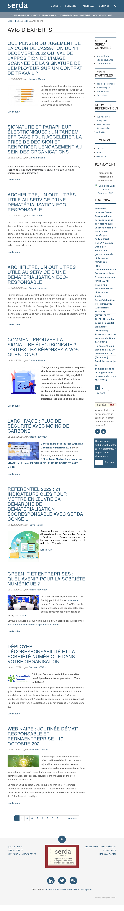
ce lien (22, 615)
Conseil (56, 5)
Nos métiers (102, 55)
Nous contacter (107, 854)
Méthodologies (103, 87)
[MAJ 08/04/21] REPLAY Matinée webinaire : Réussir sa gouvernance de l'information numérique (104, 250)
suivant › (72, 818)
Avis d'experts (102, 91)
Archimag (89, 5)
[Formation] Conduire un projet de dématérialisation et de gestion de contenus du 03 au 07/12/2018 (105, 368)
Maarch (99, 152)
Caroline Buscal (37, 78)
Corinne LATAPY (37, 667)
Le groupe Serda (15, 21)
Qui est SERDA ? (15, 846)
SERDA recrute (15, 850)
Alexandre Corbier (38, 749)
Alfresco (100, 148)
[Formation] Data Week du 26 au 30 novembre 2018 (105, 349)
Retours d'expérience (106, 83)
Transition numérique (20, 15)
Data (95, 15)
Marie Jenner (35, 215)
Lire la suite (14, 111)
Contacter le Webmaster (59, 889)
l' (41, 459)
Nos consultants (104, 59)
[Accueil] (19, 6)
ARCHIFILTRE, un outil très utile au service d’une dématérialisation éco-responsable (42, 202)
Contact (104, 5)
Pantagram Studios (109, 897)
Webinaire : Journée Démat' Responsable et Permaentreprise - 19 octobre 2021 (43, 736)
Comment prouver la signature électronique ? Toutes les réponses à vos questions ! (43, 347)
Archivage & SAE (105, 15)
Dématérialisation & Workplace (44, 15)
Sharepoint (101, 156)
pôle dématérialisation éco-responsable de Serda (33, 624)
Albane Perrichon (38, 287)
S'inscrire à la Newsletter (22, 854)
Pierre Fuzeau (36, 524)
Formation (71, 5)
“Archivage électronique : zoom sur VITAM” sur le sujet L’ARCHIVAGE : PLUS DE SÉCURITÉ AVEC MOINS (45, 463)
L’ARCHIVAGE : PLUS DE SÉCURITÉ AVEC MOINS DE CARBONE (38, 425)
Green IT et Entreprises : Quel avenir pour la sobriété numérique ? (46, 578)
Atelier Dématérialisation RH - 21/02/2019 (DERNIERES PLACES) (105, 304)
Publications (102, 95)
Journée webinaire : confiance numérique (105, 231)
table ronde (72, 600)
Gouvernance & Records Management (75, 15)
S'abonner (109, 462)
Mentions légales (83, 889)
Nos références (104, 63)
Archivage (101, 131)
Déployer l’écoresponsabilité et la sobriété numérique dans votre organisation (41, 654)
